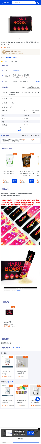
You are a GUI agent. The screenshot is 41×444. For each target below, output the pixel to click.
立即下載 (30, 433)
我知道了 (20, 438)
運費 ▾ (38, 82)
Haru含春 (16, 70)
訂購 (14, 181)
